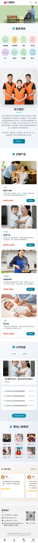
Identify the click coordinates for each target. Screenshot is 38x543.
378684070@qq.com (10, 517)
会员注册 (6, 20)
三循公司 (22, 533)
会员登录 (14, 20)
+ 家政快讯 (25, 354)
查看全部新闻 (18, 415)
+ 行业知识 (13, 354)
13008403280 (8, 515)
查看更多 (32, 469)
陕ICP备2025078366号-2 (24, 535)
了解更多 (18, 141)
